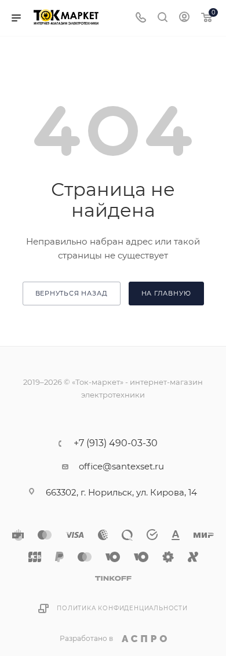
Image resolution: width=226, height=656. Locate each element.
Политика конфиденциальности (122, 608)
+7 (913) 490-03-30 (116, 443)
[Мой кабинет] (184, 18)
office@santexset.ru (121, 466)
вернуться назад (71, 293)
